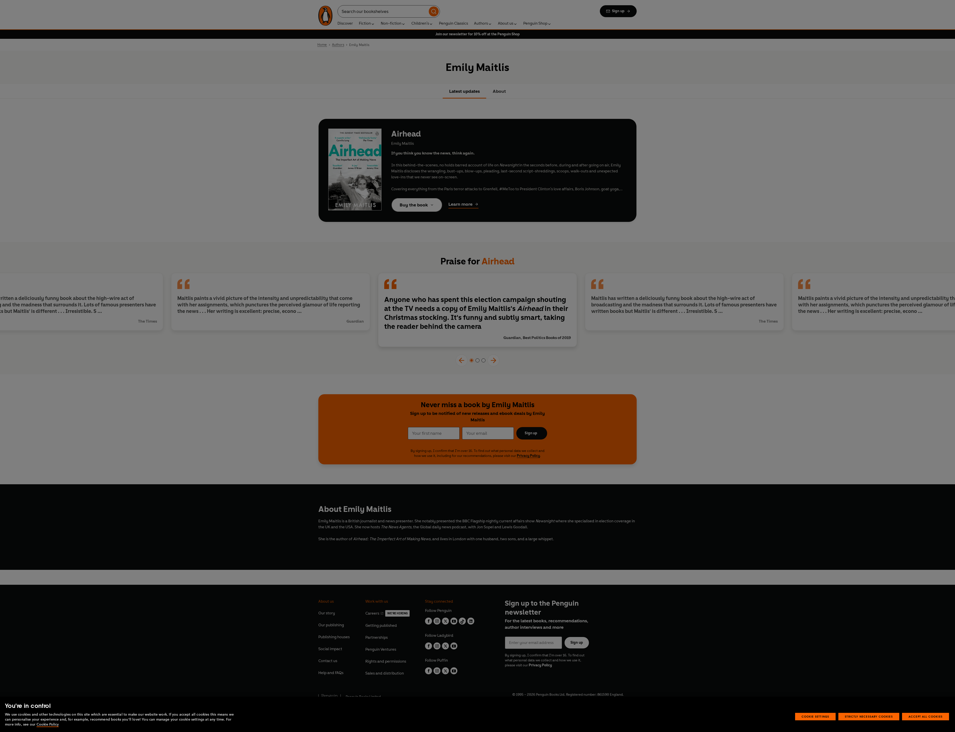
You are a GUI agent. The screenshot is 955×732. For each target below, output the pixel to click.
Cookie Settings (815, 716)
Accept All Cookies (925, 716)
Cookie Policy (48, 724)
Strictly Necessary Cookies (869, 716)
